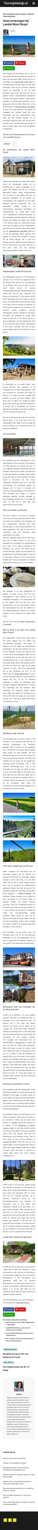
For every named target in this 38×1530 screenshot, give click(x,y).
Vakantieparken (9, 16)
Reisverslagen (20, 14)
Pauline (19, 1394)
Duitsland (10, 14)
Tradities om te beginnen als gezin (14, 1463)
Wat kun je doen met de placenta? (14, 1458)
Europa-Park (20, 1043)
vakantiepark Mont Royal (24, 82)
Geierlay (6, 747)
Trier (12, 935)
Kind (4, 14)
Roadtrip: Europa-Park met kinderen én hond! (15, 1355)
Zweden (14, 1123)
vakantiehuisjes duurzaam (18, 231)
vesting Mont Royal (21, 674)
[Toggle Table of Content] (13, 144)
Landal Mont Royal (22, 1303)
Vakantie (30, 14)
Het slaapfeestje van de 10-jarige (16, 1368)
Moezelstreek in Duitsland (25, 107)
